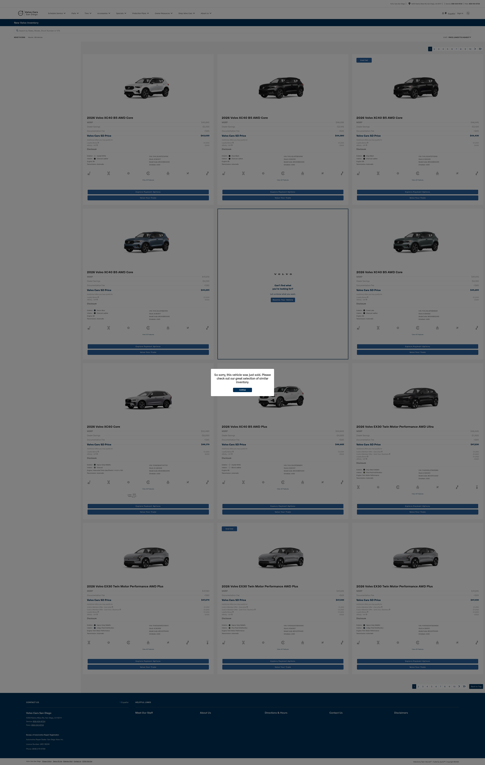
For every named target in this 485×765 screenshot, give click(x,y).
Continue (242, 390)
